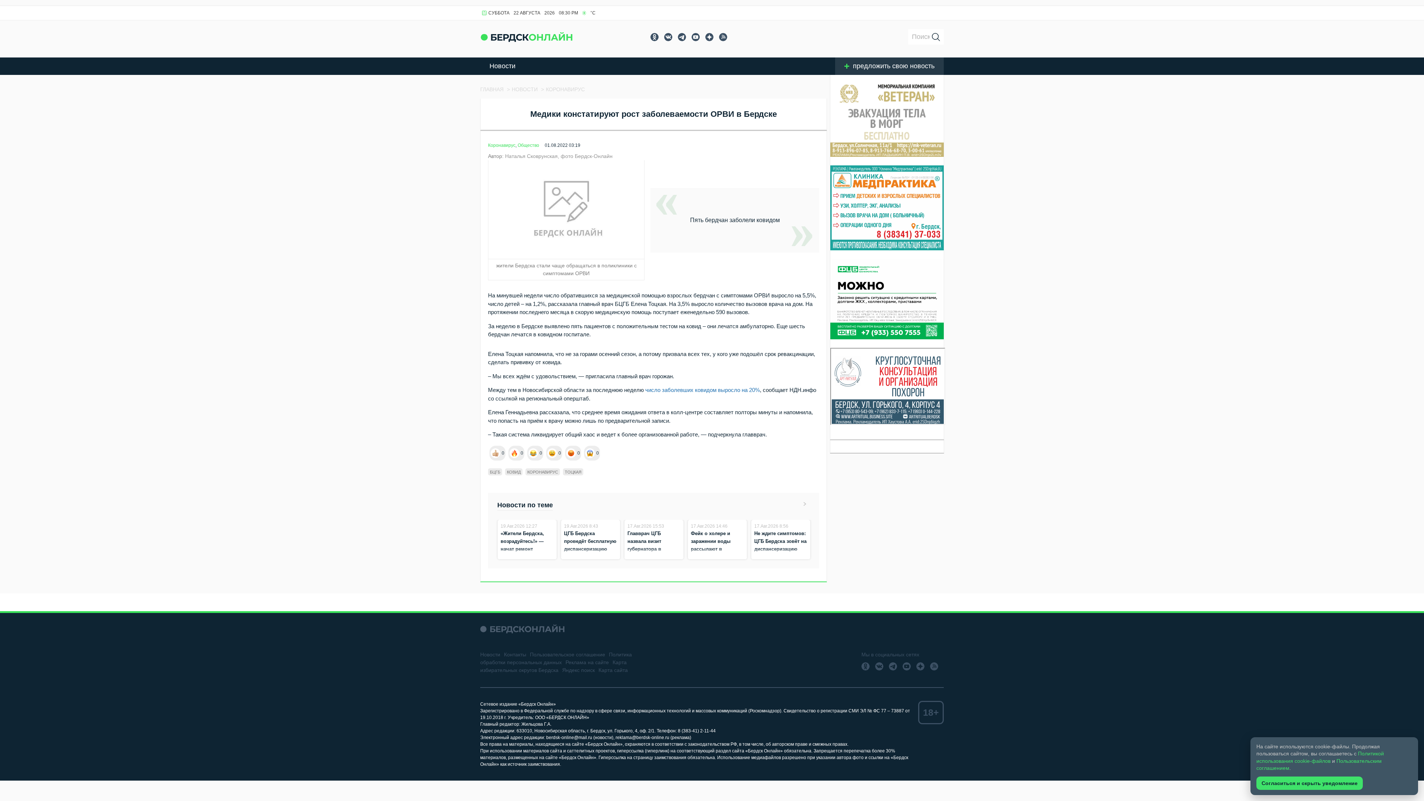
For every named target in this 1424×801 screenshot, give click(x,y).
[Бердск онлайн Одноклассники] (654, 37)
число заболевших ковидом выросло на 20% (702, 390)
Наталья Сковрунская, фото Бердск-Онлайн (559, 156)
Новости (502, 66)
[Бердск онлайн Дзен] (709, 37)
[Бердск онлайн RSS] (723, 37)
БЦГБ (495, 472)
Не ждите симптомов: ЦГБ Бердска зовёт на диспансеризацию (780, 541)
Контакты (515, 654)
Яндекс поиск (578, 670)
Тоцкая (573, 472)
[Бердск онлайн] (526, 36)
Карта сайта (613, 670)
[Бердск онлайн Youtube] (696, 37)
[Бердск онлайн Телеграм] (682, 37)
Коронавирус (501, 145)
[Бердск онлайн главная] (522, 629)
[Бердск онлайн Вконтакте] (668, 37)
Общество (528, 145)
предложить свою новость (893, 66)
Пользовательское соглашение (567, 654)
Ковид (514, 472)
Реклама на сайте (587, 662)
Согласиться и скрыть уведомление (1310, 783)
